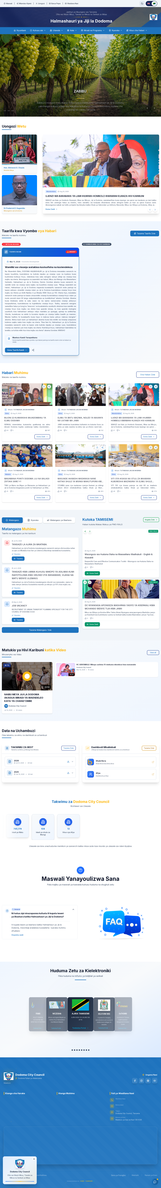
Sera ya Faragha (118, 1175)
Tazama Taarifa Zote (146, 233)
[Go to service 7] (86, 1050)
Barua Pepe (56, 3)
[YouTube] (154, 1080)
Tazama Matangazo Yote (40, 630)
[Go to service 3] (77, 1050)
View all (153, 653)
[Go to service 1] (72, 1050)
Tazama (20, 559)
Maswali (9, 3)
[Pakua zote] (68, 761)
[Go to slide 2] (9, 110)
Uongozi (41, 3)
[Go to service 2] (74, 1050)
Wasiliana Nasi (72, 3)
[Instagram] (141, 1080)
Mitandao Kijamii (25, 3)
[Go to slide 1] (5, 110)
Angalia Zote (150, 520)
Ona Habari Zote (147, 374)
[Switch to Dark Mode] (142, 3)
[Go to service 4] (79, 1050)
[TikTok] (148, 1080)
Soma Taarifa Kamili (15, 350)
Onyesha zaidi (17, 935)
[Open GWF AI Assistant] (155, 1182)
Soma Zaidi (52, 209)
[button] (40, 922)
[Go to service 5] (81, 1050)
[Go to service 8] (88, 1050)
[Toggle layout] (34, 1159)
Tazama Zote (68, 748)
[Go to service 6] (84, 1050)
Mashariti (135, 1175)
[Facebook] (134, 1080)
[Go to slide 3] (12, 110)
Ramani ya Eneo (151, 1175)
